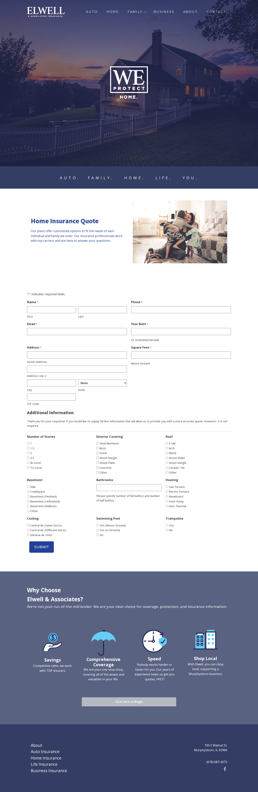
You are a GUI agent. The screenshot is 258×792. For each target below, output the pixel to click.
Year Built (139, 324)
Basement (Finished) (43, 496)
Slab (33, 487)
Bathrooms (104, 480)
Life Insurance (44, 764)
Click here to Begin (129, 702)
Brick (103, 448)
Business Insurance (49, 770)
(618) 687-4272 (216, 762)
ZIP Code (33, 404)
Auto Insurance (45, 751)
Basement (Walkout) (43, 506)
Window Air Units (41, 535)
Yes (171, 525)
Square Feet (141, 347)
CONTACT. (217, 12)
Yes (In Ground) (110, 530)
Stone (103, 453)
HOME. (113, 12)
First (30, 316)
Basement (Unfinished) (45, 501)
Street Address (37, 362)
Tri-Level (36, 468)
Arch (172, 448)
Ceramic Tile (177, 468)
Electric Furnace (179, 491)
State (81, 390)
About (36, 745)
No (101, 535)
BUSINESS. (165, 12)
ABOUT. (191, 12)
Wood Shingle (108, 458)
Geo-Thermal (177, 506)
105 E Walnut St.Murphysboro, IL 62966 (210, 747)
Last (81, 316)
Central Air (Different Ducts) (48, 530)
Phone (136, 302)
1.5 (32, 448)
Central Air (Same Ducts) (46, 525)
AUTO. (92, 12)
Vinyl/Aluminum (109, 443)
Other (103, 472)
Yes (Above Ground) (113, 525)
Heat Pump (176, 501)
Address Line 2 (36, 376)
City (29, 390)
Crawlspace (37, 491)
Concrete (105, 468)
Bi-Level (35, 463)
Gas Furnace (177, 487)
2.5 (32, 458)
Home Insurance (46, 758)
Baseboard (176, 496)
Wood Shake (177, 458)
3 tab (172, 443)
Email (32, 324)
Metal (172, 453)
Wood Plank (107, 463)
